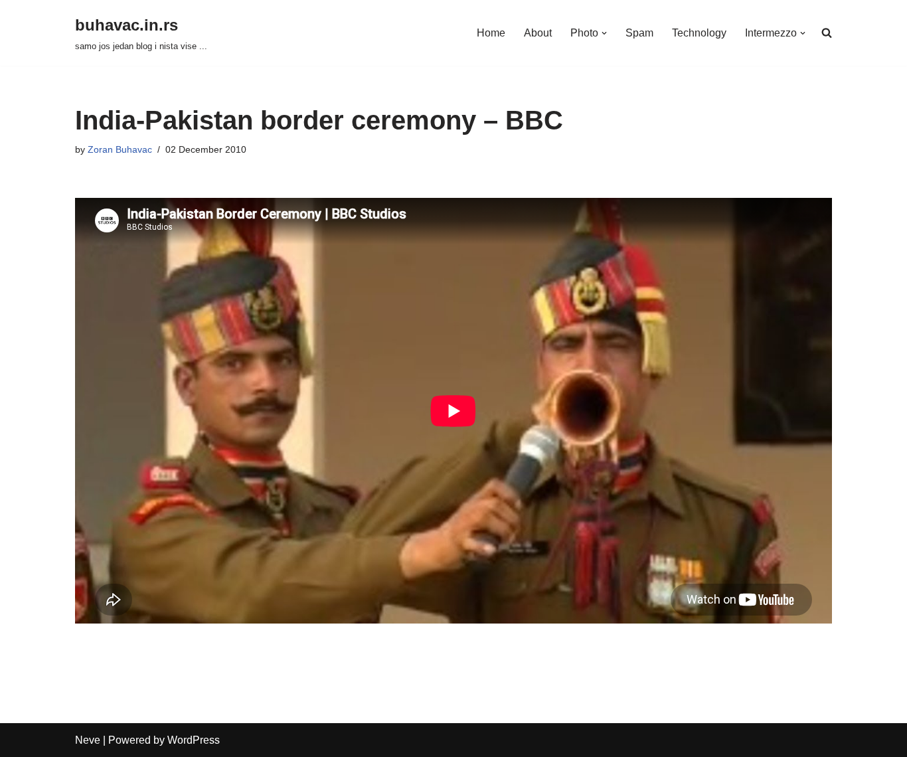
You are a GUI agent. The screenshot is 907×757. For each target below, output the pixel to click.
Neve (87, 740)
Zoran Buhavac (120, 149)
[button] (604, 33)
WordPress (193, 740)
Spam (639, 33)
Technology (699, 33)
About (538, 33)
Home (491, 33)
